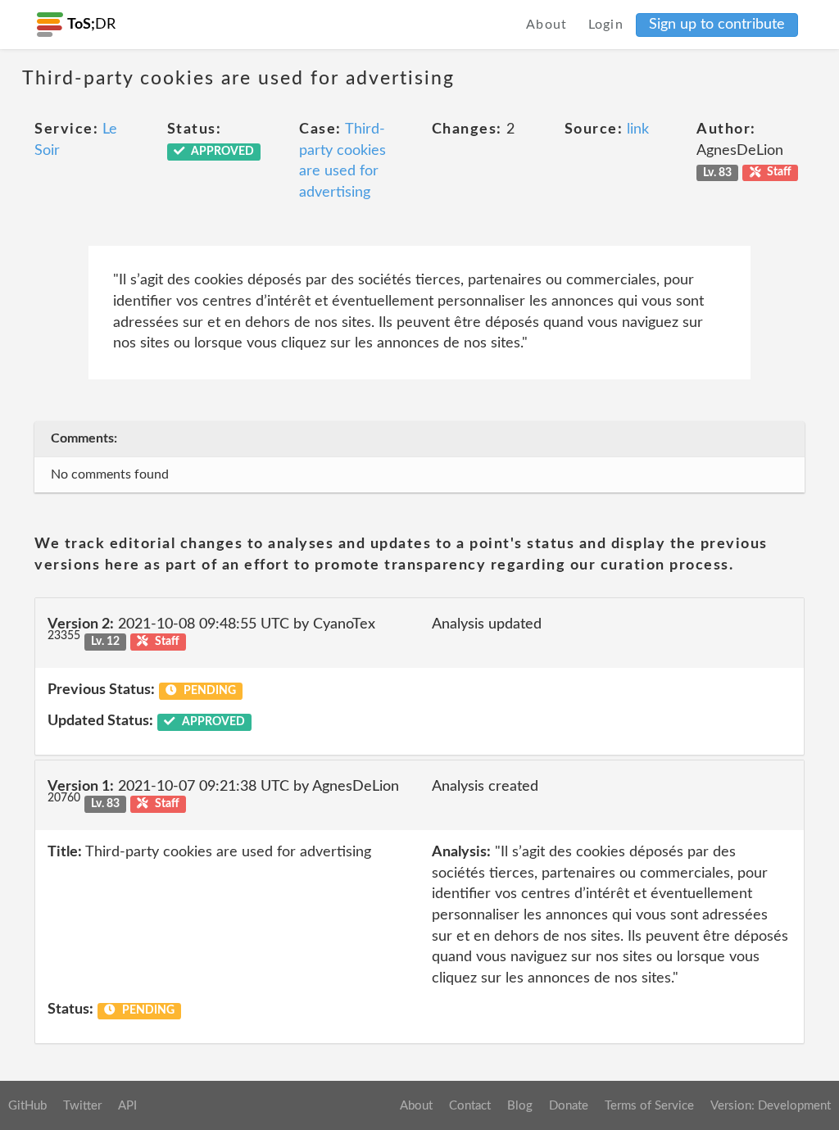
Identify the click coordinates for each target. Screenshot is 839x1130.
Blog (520, 1106)
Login (606, 24)
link (638, 129)
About (547, 24)
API (127, 1106)
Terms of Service (649, 1106)
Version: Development (770, 1106)
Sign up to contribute (717, 24)
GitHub (27, 1106)
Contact (470, 1106)
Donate (568, 1106)
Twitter (82, 1106)
